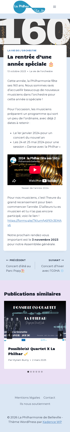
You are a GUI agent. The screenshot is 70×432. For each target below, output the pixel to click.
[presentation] (35, 321)
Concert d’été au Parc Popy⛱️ (18, 265)
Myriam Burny (21, 360)
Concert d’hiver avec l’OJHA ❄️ (52, 265)
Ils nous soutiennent (35, 404)
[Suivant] (60, 335)
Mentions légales (27, 397)
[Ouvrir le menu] (54, 6)
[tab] (28, 372)
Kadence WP (52, 422)
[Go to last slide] (9, 335)
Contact (49, 397)
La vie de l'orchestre (22, 50)
